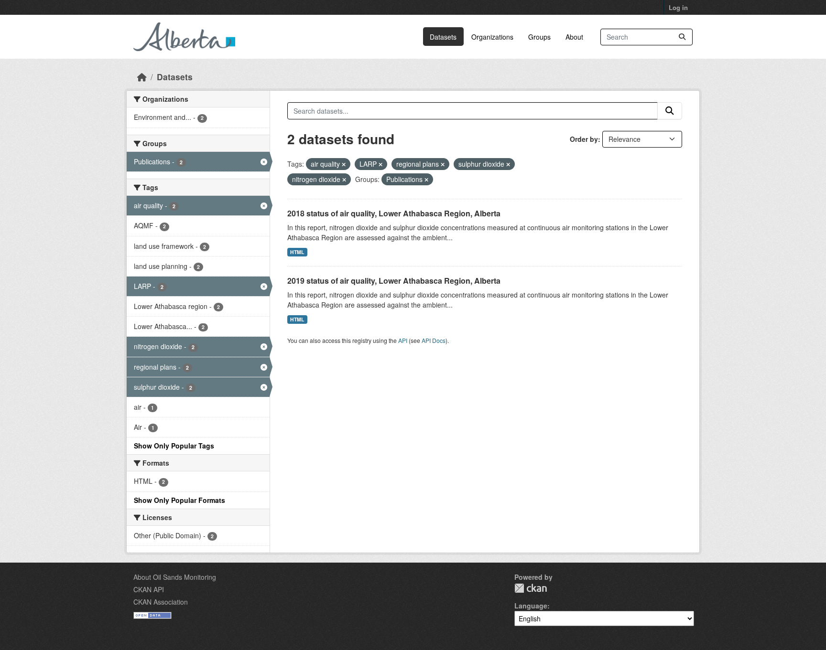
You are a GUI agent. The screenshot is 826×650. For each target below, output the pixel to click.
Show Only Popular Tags (174, 445)
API (402, 340)
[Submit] (682, 37)
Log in (678, 7)
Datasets (443, 37)
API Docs (434, 340)
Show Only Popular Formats (179, 500)
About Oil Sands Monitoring (174, 577)
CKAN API (148, 589)
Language (530, 605)
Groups (539, 37)
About (574, 37)
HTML (297, 252)
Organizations (492, 37)
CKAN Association (160, 602)
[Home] (142, 77)
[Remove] (344, 164)
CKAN (530, 588)
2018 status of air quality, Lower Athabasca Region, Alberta (393, 213)
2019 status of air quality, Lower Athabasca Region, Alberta (393, 280)
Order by (584, 139)
